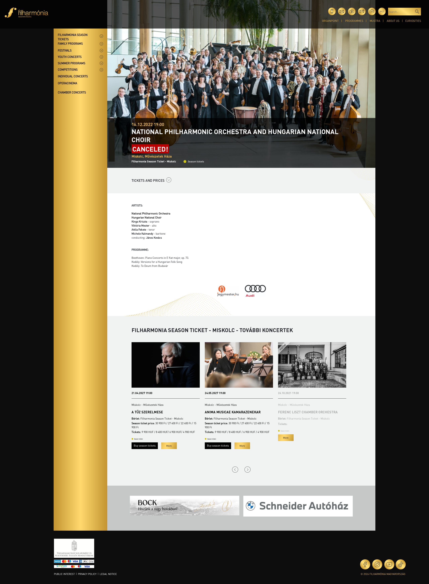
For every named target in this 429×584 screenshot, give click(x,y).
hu (382, 11)
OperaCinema (67, 83)
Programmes (354, 20)
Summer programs (71, 63)
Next (247, 470)
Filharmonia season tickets (72, 37)
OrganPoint (330, 20)
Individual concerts (73, 76)
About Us (393, 20)
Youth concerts (70, 57)
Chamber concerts (72, 92)
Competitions (68, 69)
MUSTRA (375, 20)
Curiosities (413, 20)
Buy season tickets (145, 445)
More (169, 445)
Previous (235, 470)
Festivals (65, 50)
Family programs (70, 43)
